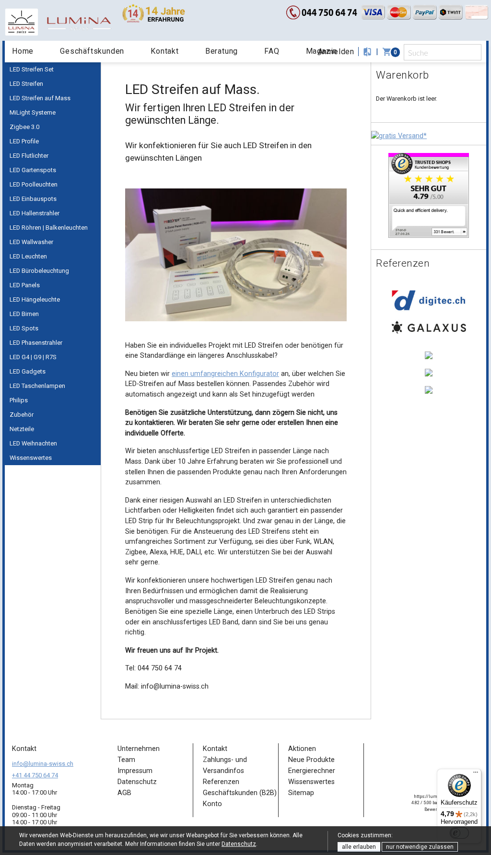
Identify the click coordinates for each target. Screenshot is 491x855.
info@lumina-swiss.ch (42, 763)
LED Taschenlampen (37, 385)
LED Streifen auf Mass (40, 98)
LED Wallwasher (31, 242)
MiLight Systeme (33, 112)
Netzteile (22, 429)
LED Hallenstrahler (34, 213)
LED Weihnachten (33, 443)
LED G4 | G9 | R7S (33, 357)
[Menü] (475, 774)
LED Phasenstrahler (36, 342)
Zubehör (22, 414)
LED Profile (24, 141)
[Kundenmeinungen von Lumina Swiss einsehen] (428, 194)
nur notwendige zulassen (420, 846)
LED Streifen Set (32, 69)
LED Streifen (26, 83)
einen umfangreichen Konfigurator (225, 374)
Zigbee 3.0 (24, 126)
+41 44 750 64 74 (35, 775)
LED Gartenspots (33, 170)
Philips (19, 400)
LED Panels (25, 285)
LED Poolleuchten (34, 184)
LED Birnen (24, 313)
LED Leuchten (28, 256)
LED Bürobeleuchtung (39, 270)
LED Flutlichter (29, 155)
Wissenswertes (31, 457)
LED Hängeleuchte (35, 299)
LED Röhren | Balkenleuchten (49, 227)
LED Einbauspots (33, 198)
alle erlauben (359, 846)
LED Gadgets (28, 371)
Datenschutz (239, 844)
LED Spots (24, 328)
